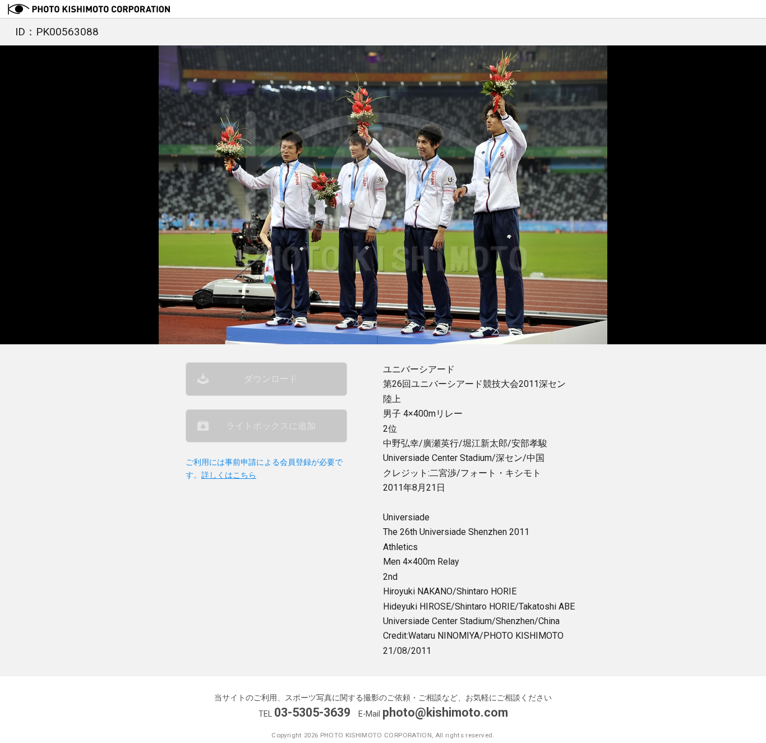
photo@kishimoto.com (445, 712)
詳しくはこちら (228, 475)
